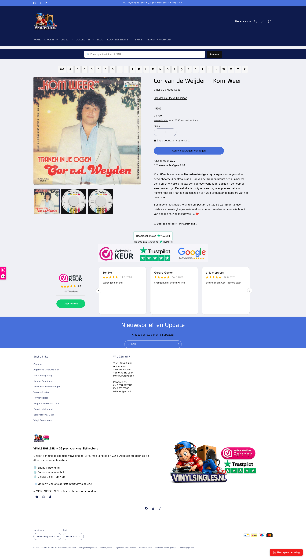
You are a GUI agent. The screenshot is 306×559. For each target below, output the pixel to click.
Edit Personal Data (43, 414)
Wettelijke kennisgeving (165, 548)
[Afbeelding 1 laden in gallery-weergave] (46, 201)
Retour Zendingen (43, 381)
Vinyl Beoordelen (42, 420)
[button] (50, 39)
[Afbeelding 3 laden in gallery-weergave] (100, 201)
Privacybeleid (40, 398)
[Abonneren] (178, 344)
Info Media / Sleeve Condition (170, 98)
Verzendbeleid (145, 548)
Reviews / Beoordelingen (47, 386)
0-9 (62, 69)
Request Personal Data (46, 403)
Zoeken (214, 54)
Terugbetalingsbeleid (88, 548)
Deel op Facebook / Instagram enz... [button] (177, 223)
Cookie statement (43, 409)
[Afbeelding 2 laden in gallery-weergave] (73, 201)
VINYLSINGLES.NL (49, 548)
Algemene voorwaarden (46, 370)
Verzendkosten (161, 120)
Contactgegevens (186, 548)
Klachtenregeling (42, 375)
